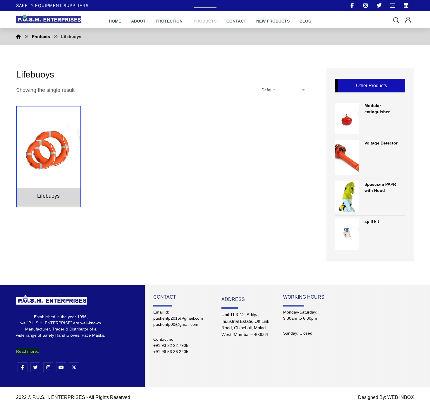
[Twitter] (379, 5)
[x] (74, 367)
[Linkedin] (406, 5)
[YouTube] (61, 367)
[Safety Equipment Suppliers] (48, 18)
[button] (396, 20)
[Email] (392, 5)
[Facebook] (352, 5)
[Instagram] (365, 5)
